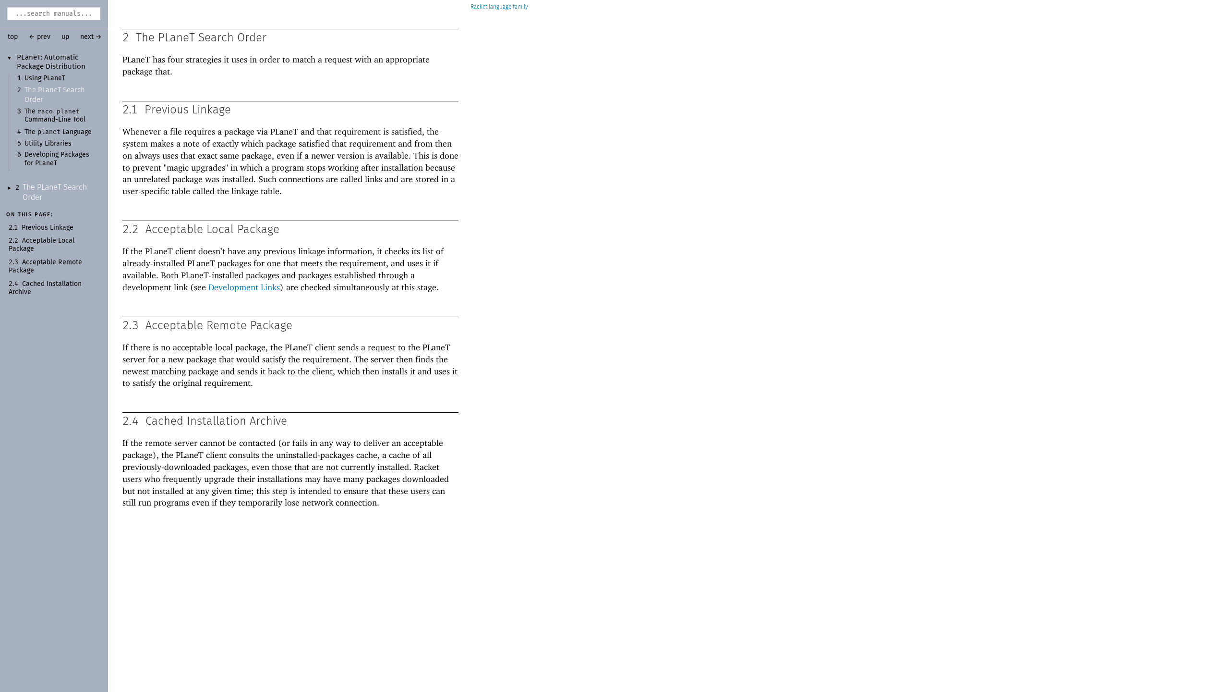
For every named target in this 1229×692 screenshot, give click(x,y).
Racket (478, 7)
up (65, 37)
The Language (58, 132)
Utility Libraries (48, 143)
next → (91, 37)
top (13, 37)
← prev (39, 37)
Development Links (244, 287)
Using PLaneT (44, 78)
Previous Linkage (47, 227)
